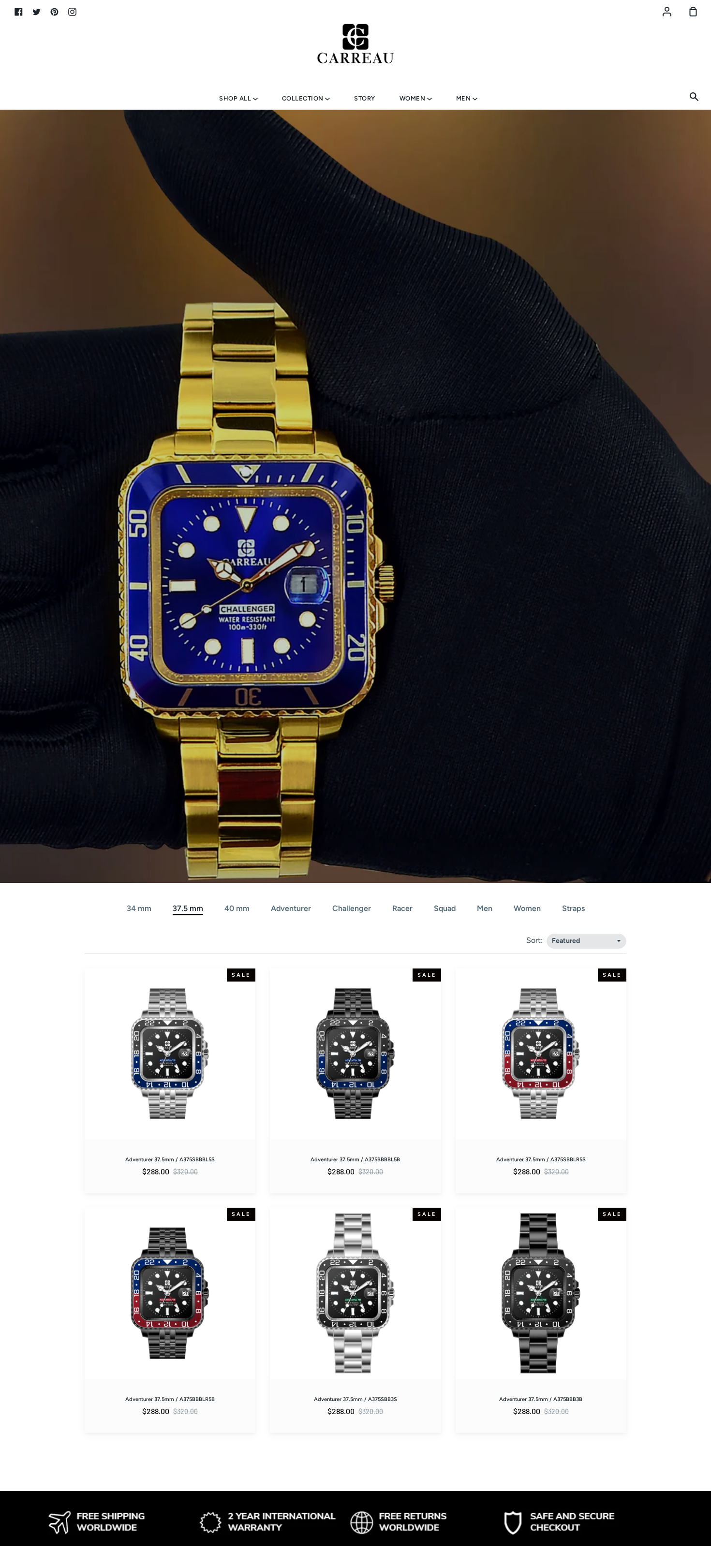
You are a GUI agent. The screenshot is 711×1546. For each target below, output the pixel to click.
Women (413, 98)
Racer (402, 908)
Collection (304, 98)
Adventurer (291, 908)
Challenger (351, 908)
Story (364, 98)
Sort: (535, 940)
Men (464, 98)
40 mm (237, 908)
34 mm (139, 908)
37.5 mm (188, 908)
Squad (445, 908)
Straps (573, 908)
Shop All (236, 98)
